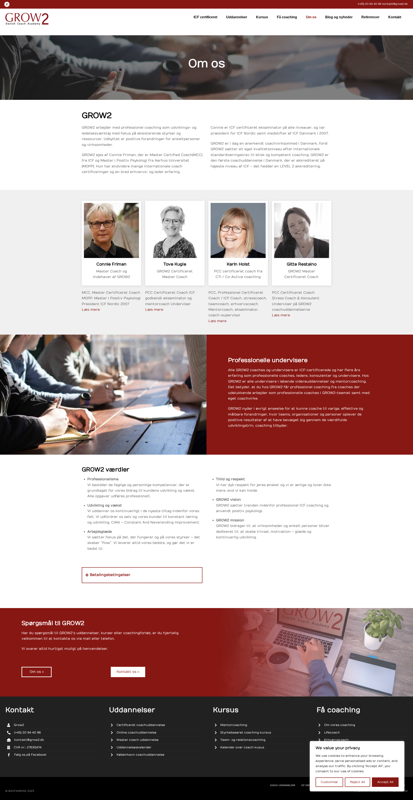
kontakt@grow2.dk (395, 3)
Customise (329, 782)
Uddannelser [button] (236, 17)
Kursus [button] (262, 17)
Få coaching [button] (287, 17)
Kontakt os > (128, 672)
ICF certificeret (205, 17)
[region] (357, 766)
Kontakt (394, 17)
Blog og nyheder (339, 17)
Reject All (357, 782)
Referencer (370, 17)
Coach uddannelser (282, 785)
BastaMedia (17, 791)
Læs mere (91, 310)
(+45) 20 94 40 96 (369, 3)
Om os (311, 17)
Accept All (385, 782)
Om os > (37, 672)
